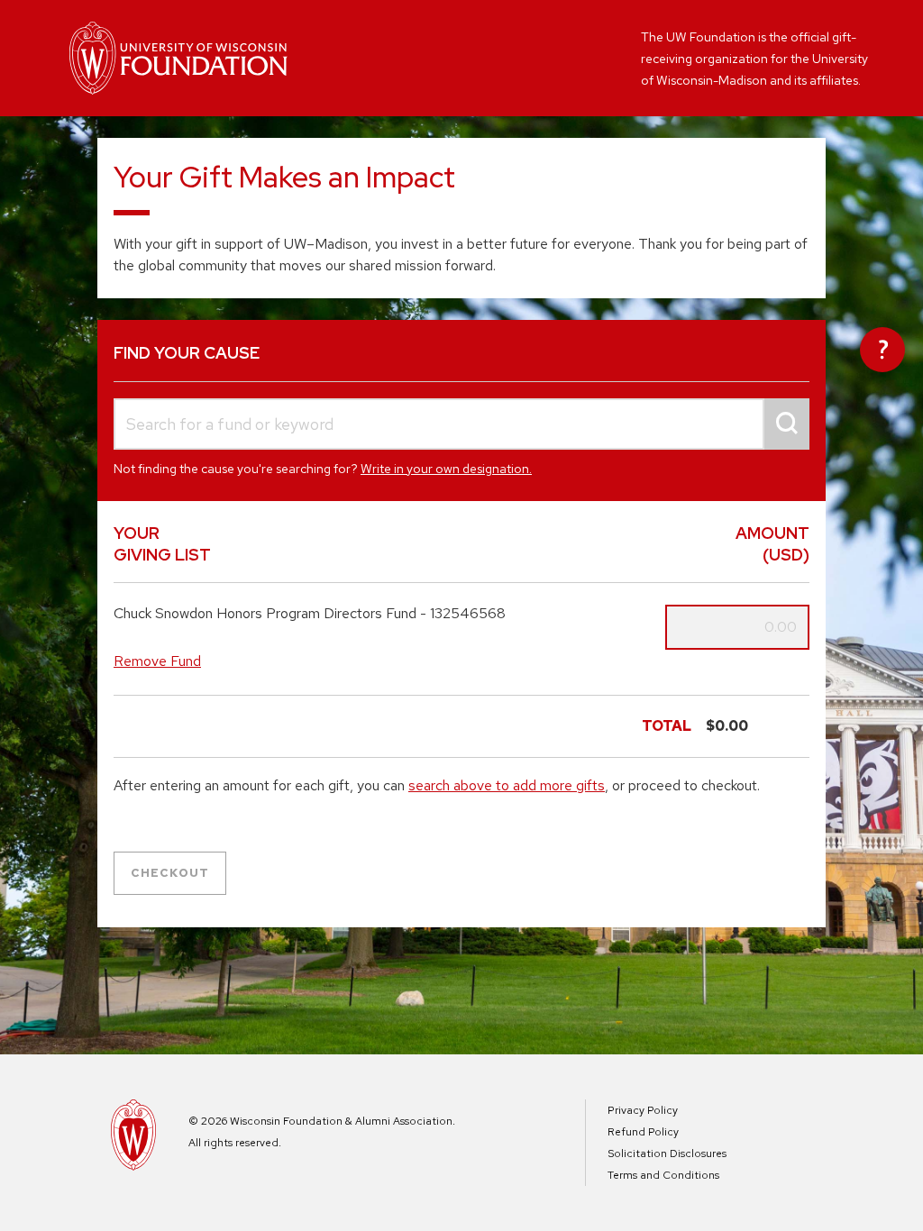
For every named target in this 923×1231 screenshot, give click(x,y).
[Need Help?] (882, 349)
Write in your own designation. (446, 468)
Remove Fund (157, 661)
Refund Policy (643, 1132)
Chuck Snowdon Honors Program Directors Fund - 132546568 (310, 614)
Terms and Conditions (663, 1175)
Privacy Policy (643, 1110)
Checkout (170, 872)
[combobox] (461, 424)
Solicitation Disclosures (667, 1153)
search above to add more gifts (506, 785)
